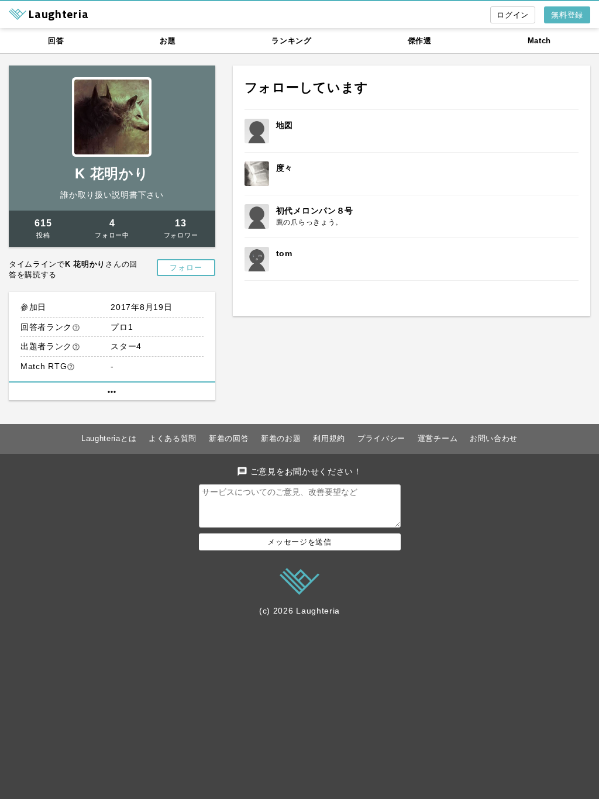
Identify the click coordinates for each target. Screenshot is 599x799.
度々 (284, 168)
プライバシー (381, 438)
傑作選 (420, 40)
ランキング (291, 40)
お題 (167, 40)
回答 (56, 40)
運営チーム (438, 438)
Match (540, 40)
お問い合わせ (494, 438)
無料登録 (567, 15)
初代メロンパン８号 (314, 210)
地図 (284, 125)
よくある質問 (173, 438)
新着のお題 (281, 438)
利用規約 (329, 438)
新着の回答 (229, 438)
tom (284, 253)
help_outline (76, 327)
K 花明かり (112, 173)
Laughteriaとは (108, 438)
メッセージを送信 (299, 542)
